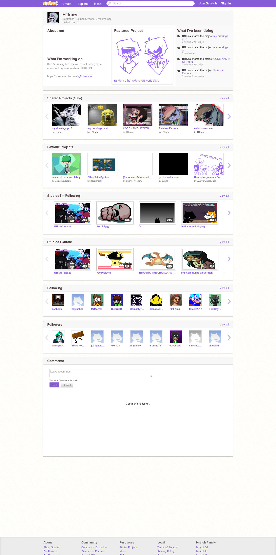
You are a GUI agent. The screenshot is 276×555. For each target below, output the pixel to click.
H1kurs (58, 131)
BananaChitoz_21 (156, 309)
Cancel (67, 385)
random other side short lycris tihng (136, 80)
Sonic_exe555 (78, 345)
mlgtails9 (135, 345)
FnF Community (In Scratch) (197, 272)
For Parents (50, 551)
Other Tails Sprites (98, 177)
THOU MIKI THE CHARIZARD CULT (157, 272)
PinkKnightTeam (176, 309)
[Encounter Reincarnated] (138, 177)
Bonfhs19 (155, 345)
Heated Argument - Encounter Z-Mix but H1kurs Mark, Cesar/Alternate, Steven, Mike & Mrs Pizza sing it (209, 177)
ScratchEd (201, 547)
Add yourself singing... (194, 226)
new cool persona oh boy (66, 177)
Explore (83, 3)
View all (224, 98)
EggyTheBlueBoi (63, 180)
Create (66, 3)
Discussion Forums (92, 551)
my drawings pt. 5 (62, 128)
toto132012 (195, 309)
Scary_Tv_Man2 (134, 180)
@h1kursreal (85, 76)
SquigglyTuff (137, 309)
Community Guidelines (94, 547)
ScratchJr (201, 551)
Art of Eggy (102, 226)
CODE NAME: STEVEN (136, 128)
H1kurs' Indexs (62, 226)
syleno (165, 180)
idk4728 (115, 345)
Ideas (97, 3)
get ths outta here (169, 177)
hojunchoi (77, 309)
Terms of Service (167, 547)
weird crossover (203, 128)
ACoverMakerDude (206, 180)
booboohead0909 (58, 309)
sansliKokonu (196, 345)
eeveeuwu (175, 345)
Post (54, 385)
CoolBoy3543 (215, 309)
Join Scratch (208, 3)
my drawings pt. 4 (97, 128)
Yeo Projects (103, 272)
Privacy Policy (165, 551)
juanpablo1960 (98, 345)
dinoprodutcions (215, 345)
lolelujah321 (96, 180)
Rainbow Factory (168, 128)
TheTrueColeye (117, 309)
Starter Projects (128, 547)
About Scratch (51, 547)
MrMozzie (96, 309)
